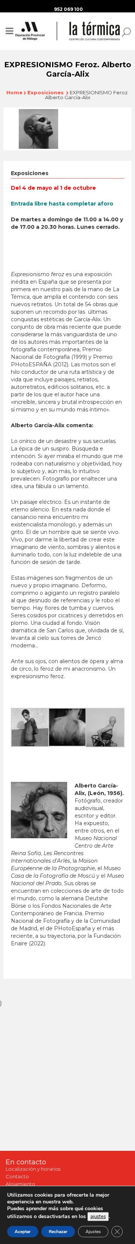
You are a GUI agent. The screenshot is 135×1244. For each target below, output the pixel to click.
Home (14, 92)
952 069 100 (68, 9)
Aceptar (23, 1232)
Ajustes (93, 1232)
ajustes (98, 1216)
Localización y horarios (33, 1169)
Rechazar (58, 1232)
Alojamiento (20, 1184)
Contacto (17, 1176)
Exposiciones (45, 92)
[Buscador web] (124, 31)
